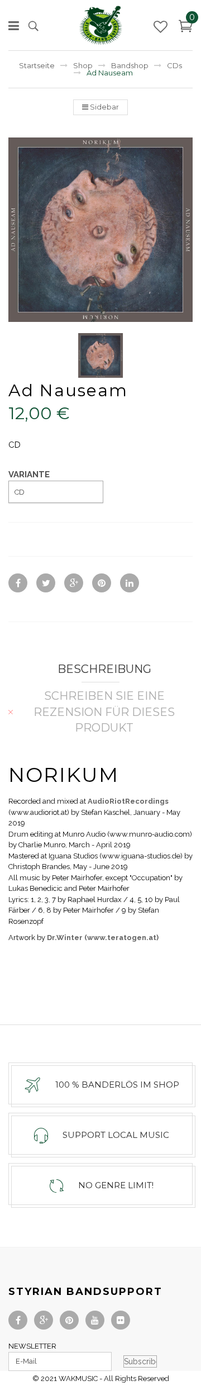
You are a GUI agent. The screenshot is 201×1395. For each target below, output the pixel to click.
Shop (83, 65)
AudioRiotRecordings (128, 801)
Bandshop (130, 65)
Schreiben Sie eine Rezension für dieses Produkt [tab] (104, 711)
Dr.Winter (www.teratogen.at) (102, 937)
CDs (174, 65)
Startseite (37, 65)
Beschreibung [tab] (104, 669)
